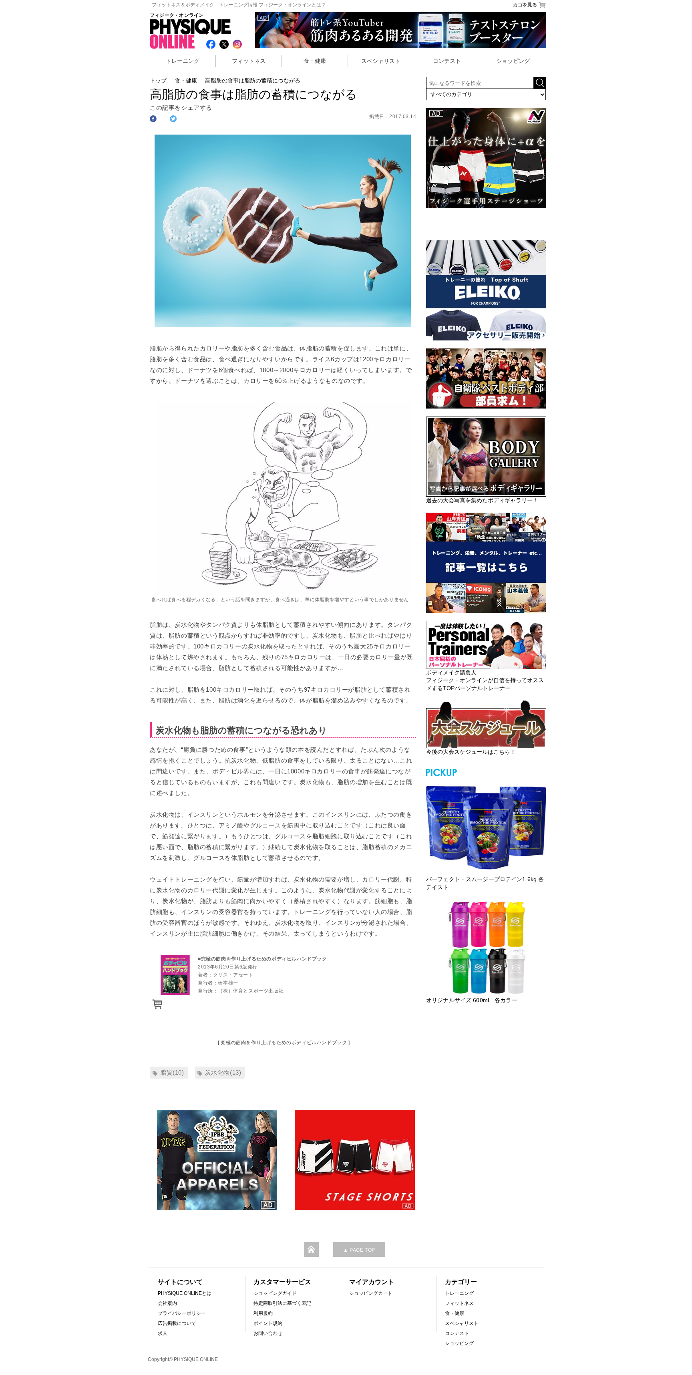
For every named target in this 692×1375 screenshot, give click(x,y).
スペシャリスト (380, 61)
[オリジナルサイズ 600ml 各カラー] (486, 947)
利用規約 (263, 1313)
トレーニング (182, 61)
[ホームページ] (156, 1001)
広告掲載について (177, 1323)
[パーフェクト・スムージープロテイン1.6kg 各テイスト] (486, 826)
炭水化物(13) (223, 1072)
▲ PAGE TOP (359, 1250)
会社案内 (167, 1303)
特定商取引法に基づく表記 (282, 1303)
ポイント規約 (267, 1323)
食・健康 (315, 61)
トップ (158, 80)
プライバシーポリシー (182, 1313)
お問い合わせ (267, 1333)
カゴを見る (525, 5)
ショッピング (513, 61)
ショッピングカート (370, 1293)
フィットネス (249, 61)
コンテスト (447, 61)
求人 (162, 1333)
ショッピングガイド (275, 1293)
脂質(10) (172, 1072)
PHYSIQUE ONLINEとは (184, 1293)
